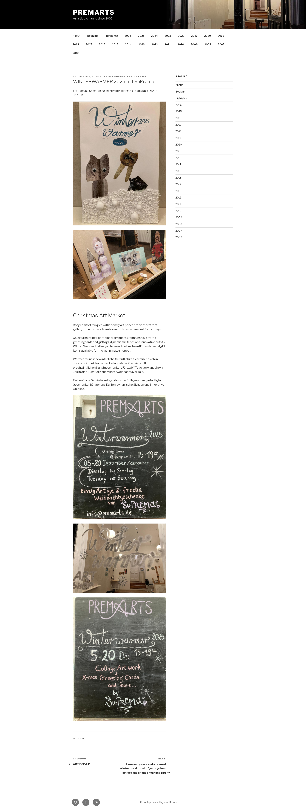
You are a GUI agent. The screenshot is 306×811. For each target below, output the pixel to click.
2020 (207, 35)
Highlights (111, 35)
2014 (128, 44)
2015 (115, 44)
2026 (127, 35)
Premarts (94, 12)
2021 (194, 35)
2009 (194, 44)
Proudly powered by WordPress (158, 802)
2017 (89, 44)
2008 (207, 44)
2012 (154, 44)
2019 (221, 35)
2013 (141, 44)
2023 (168, 35)
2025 (141, 35)
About (77, 35)
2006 (76, 53)
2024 (154, 35)
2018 (76, 44)
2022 (181, 35)
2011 (168, 44)
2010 (180, 44)
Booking (92, 35)
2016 (102, 44)
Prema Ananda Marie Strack (125, 76)
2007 (221, 44)
